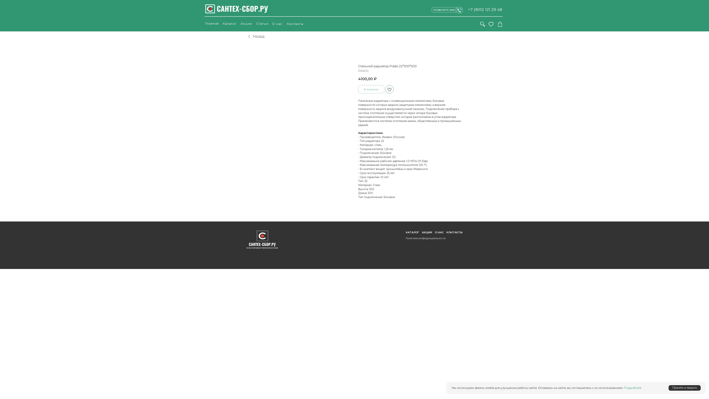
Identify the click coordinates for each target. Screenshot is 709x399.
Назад (259, 36)
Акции (246, 23)
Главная (212, 23)
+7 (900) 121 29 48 (485, 9)
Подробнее (632, 388)
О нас (277, 24)
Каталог (230, 23)
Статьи (262, 23)
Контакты (295, 24)
